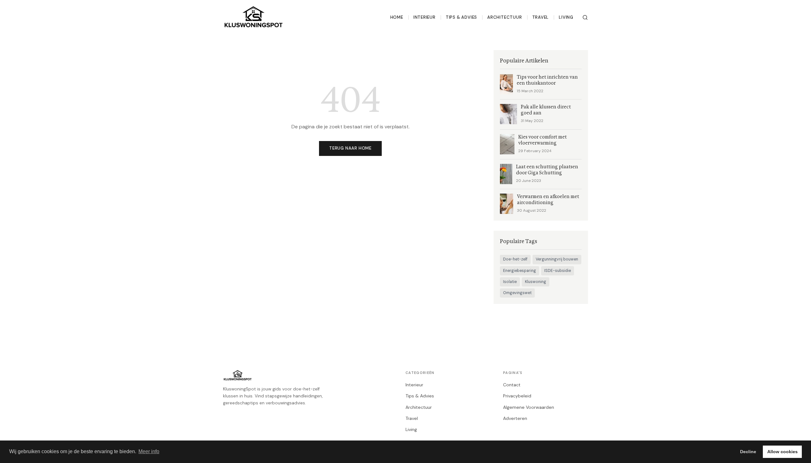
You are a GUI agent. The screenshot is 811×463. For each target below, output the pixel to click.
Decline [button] (748, 451)
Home (396, 17)
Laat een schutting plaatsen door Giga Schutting (547, 170)
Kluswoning (535, 281)
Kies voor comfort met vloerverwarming (542, 140)
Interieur (424, 17)
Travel (540, 17)
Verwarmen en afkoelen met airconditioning (548, 200)
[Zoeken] (585, 17)
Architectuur (504, 17)
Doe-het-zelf (515, 259)
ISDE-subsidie (557, 270)
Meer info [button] (148, 451)
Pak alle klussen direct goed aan (546, 110)
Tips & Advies (461, 17)
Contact (511, 385)
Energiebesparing (519, 270)
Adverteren (515, 418)
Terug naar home (350, 148)
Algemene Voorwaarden (528, 407)
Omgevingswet (517, 292)
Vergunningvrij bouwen (557, 259)
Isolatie (510, 281)
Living (566, 17)
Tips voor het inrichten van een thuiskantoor (547, 80)
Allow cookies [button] (782, 451)
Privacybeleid (517, 396)
